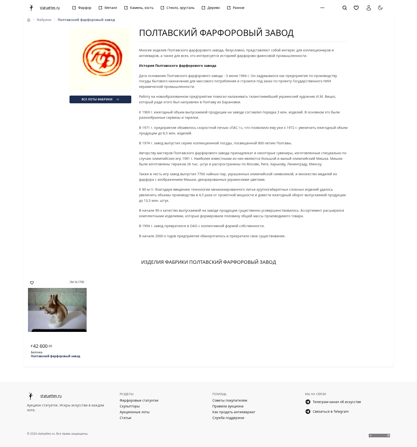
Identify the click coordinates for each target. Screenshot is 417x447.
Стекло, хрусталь (181, 7)
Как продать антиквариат (233, 412)
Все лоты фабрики (97, 99)
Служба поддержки (228, 417)
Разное (238, 7)
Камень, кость (141, 7)
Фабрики (44, 19)
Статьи (125, 417)
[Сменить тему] (380, 8)
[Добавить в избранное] (32, 283)
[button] (322, 8)
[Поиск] (344, 8)
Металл (110, 7)
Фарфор (84, 7)
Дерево (214, 7)
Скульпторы (130, 406)
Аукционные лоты (135, 412)
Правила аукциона (227, 406)
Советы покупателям (229, 400)
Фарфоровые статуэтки (139, 400)
